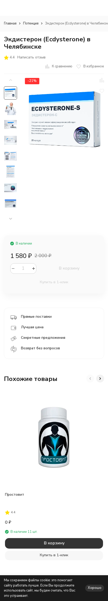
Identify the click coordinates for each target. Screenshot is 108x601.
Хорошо (94, 587)
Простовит (14, 494)
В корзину (69, 268)
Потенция (31, 23)
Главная (10, 23)
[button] (10, 219)
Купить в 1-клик (54, 282)
